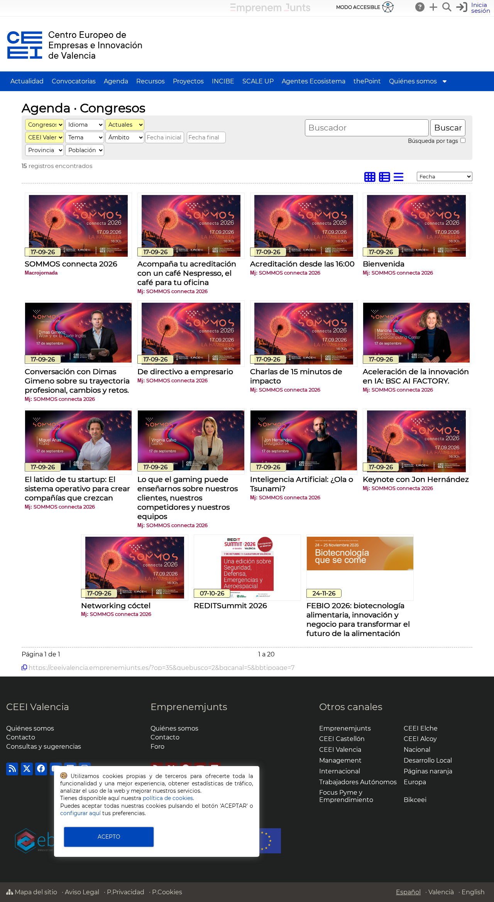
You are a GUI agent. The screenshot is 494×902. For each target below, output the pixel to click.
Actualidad (27, 81)
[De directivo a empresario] (191, 362)
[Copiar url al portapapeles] (24, 668)
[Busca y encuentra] (447, 7)
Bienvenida (383, 263)
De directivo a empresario (185, 371)
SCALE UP (258, 81)
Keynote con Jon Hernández (416, 479)
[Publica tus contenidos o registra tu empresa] (433, 7)
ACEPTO (109, 837)
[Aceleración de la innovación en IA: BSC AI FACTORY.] (416, 360)
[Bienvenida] (416, 254)
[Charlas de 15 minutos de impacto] (303, 362)
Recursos (150, 81)
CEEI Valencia (37, 706)
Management (340, 760)
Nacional (417, 749)
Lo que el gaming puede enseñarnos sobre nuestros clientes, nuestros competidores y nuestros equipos (187, 498)
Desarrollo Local (428, 760)
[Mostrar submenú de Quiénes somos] (444, 81)
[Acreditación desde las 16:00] (303, 254)
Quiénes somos (413, 81)
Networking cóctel (116, 605)
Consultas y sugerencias (43, 746)
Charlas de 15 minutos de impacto (296, 376)
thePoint (367, 81)
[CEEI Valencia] (74, 67)
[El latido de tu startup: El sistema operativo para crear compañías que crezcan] (78, 468)
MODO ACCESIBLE (358, 7)
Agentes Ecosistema (313, 81)
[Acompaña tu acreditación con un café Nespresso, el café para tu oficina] (191, 254)
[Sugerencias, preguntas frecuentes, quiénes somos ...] (420, 7)
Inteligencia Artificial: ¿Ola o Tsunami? (301, 484)
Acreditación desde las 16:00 (302, 263)
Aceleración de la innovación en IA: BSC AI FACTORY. (416, 376)
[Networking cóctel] (134, 596)
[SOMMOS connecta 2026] (78, 254)
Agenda (116, 81)
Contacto (20, 737)
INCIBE (223, 81)
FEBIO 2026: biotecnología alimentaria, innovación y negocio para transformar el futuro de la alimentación (358, 619)
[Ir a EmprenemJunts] (270, 11)
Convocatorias (74, 81)
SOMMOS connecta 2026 (71, 263)
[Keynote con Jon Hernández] (416, 470)
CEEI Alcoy (420, 739)
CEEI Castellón (342, 739)
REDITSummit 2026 (230, 605)
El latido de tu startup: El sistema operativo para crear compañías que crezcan (77, 488)
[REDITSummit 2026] (247, 596)
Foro (157, 746)
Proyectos (188, 81)
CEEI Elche (421, 728)
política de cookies (168, 798)
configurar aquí (80, 813)
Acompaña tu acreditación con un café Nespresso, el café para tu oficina (186, 273)
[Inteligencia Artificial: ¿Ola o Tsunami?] (303, 468)
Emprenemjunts (189, 706)
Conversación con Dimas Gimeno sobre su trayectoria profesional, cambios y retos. (77, 381)
